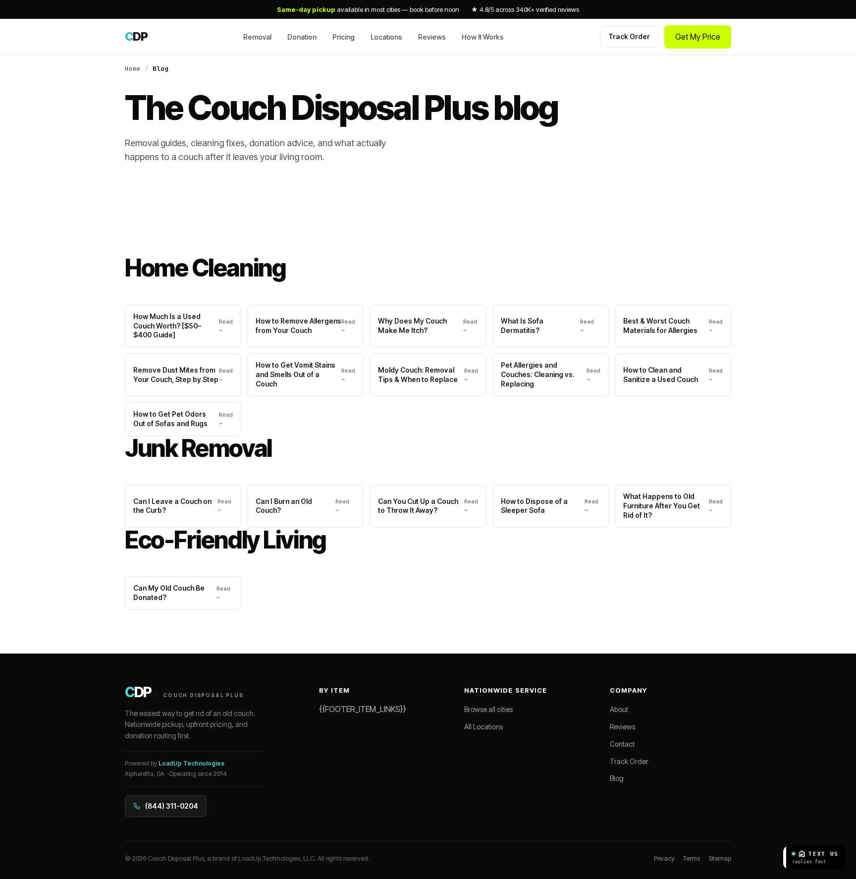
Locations (386, 37)
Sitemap (719, 858)
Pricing (343, 37)
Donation (302, 37)
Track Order (629, 36)
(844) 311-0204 (171, 806)
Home (133, 68)
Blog (617, 778)
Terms (691, 858)
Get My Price (697, 37)
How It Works (483, 37)
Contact (622, 744)
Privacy (664, 858)
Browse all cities (488, 709)
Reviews (432, 37)
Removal (257, 37)
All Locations (483, 726)
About (619, 709)
